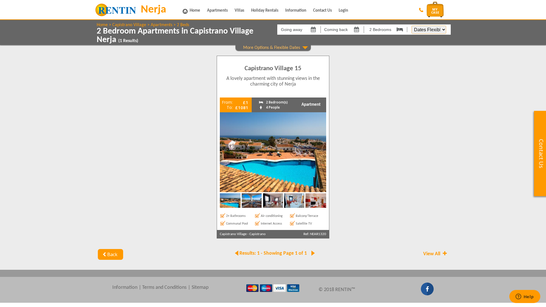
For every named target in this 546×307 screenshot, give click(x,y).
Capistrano (257, 234)
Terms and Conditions (164, 287)
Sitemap (200, 287)
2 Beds (183, 25)
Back (112, 254)
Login (343, 11)
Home (195, 11)
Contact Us (322, 11)
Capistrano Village (129, 25)
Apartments (217, 11)
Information (295, 11)
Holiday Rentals (264, 11)
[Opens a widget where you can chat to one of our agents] (524, 297)
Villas (239, 11)
